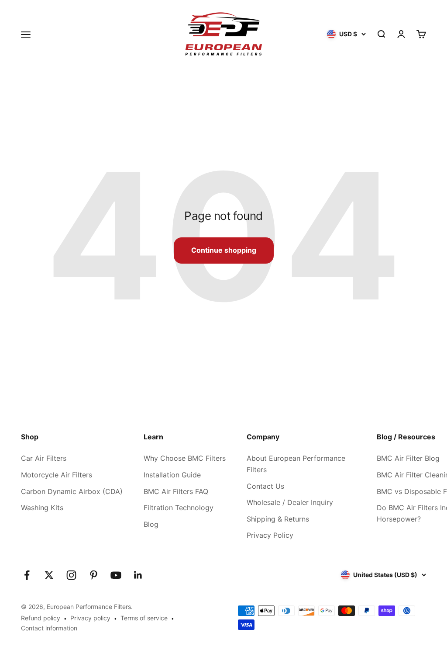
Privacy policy (90, 618)
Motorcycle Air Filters (56, 474)
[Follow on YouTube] (116, 575)
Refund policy (40, 618)
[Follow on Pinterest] (94, 575)
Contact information (49, 628)
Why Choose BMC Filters (185, 458)
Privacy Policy (270, 535)
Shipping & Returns (278, 519)
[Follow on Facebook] (27, 575)
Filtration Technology (178, 507)
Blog (151, 524)
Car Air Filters (43, 458)
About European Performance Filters (296, 464)
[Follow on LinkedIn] (138, 575)
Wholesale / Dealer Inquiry (290, 502)
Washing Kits (42, 507)
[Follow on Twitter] (49, 575)
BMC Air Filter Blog (408, 458)
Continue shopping (223, 250)
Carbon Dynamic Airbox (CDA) (72, 491)
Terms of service (144, 618)
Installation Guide (172, 474)
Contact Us (265, 486)
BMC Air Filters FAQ (176, 491)
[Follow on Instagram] (71, 575)
